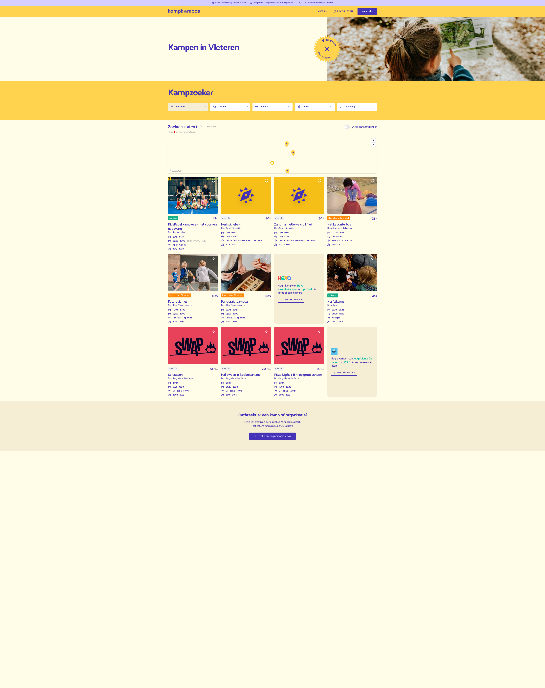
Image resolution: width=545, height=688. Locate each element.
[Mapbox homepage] (175, 170)
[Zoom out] (373, 144)
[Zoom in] (373, 140)
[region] (272, 155)
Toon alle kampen (293, 300)
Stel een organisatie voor (274, 436)
